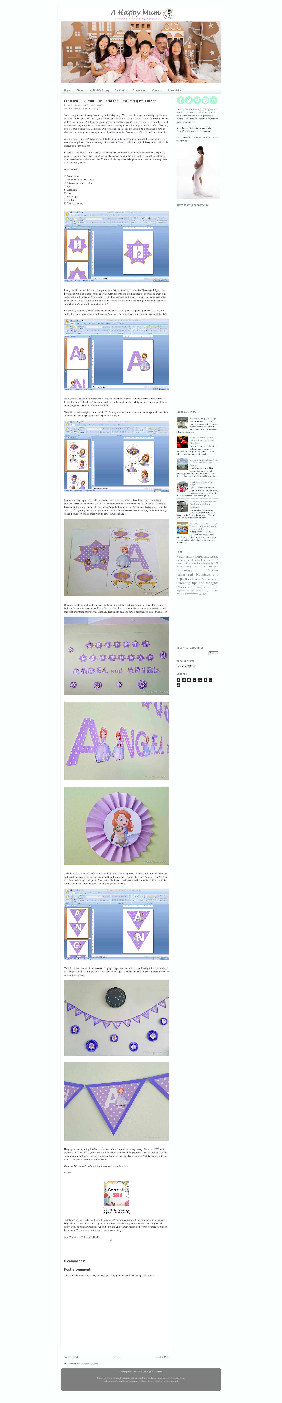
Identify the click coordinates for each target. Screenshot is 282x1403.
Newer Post (71, 1357)
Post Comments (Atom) (87, 1363)
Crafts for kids (194, 563)
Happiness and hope (197, 576)
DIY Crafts (121, 90)
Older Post (162, 1357)
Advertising (175, 90)
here (126, 1166)
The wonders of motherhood (197, 592)
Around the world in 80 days (197, 558)
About (80, 90)
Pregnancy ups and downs (189, 590)
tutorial (153, 500)
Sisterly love (208, 591)
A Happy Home (184, 556)
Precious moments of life (197, 586)
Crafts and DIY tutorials (77, 108)
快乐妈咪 (203, 593)
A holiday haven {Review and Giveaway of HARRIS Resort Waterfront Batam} (203, 526)
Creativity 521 (95, 108)
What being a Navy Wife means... (201, 483)
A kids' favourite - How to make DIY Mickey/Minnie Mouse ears (202, 440)
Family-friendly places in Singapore (197, 566)
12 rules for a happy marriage (203, 418)
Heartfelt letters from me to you (201, 579)
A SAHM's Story (99, 90)
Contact (157, 90)
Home (67, 90)
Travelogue (139, 90)
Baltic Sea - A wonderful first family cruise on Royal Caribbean (203, 504)
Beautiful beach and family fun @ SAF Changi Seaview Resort (204, 462)
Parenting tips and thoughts (197, 582)
